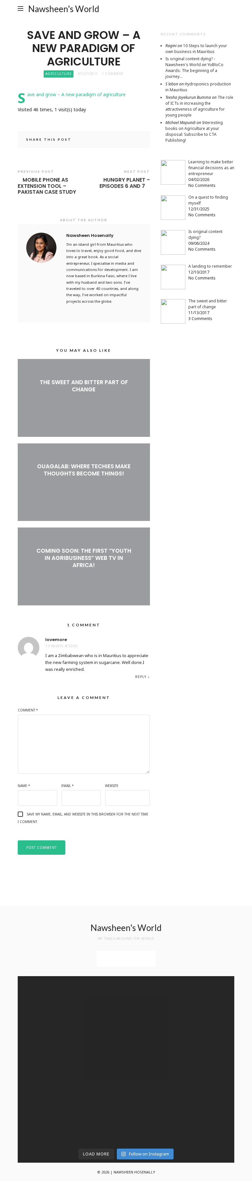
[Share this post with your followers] (128, 140)
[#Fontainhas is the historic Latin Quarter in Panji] (153, 1050)
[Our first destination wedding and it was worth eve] (209, 1054)
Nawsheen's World (63, 9)
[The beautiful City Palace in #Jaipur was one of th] (153, 1113)
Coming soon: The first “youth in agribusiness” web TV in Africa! (83, 558)
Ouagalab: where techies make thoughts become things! (84, 469)
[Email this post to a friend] (137, 140)
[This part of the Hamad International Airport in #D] (44, 1002)
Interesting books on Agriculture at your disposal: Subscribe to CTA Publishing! (194, 131)
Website (111, 785)
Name (24, 785)
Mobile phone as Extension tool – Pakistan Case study (47, 186)
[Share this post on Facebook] (119, 140)
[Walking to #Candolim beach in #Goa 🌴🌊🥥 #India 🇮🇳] (98, 1039)
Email (67, 785)
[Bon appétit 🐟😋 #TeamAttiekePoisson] (44, 1035)
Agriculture (58, 73)
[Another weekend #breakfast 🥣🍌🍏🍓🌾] (209, 987)
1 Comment (113, 73)
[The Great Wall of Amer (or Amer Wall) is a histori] (98, 1113)
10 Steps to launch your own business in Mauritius (196, 48)
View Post (84, 400)
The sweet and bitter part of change (84, 385)
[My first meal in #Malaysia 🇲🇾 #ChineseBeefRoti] (153, 991)
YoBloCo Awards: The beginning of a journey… (194, 70)
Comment (28, 710)
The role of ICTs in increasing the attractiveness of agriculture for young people (199, 106)
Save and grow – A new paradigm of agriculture (76, 94)
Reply (140, 676)
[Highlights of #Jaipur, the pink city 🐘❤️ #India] (44, 1091)
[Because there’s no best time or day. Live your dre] (98, 991)
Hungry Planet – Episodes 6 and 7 (124, 183)
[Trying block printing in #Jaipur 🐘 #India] (209, 1091)
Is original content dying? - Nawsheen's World (190, 61)
